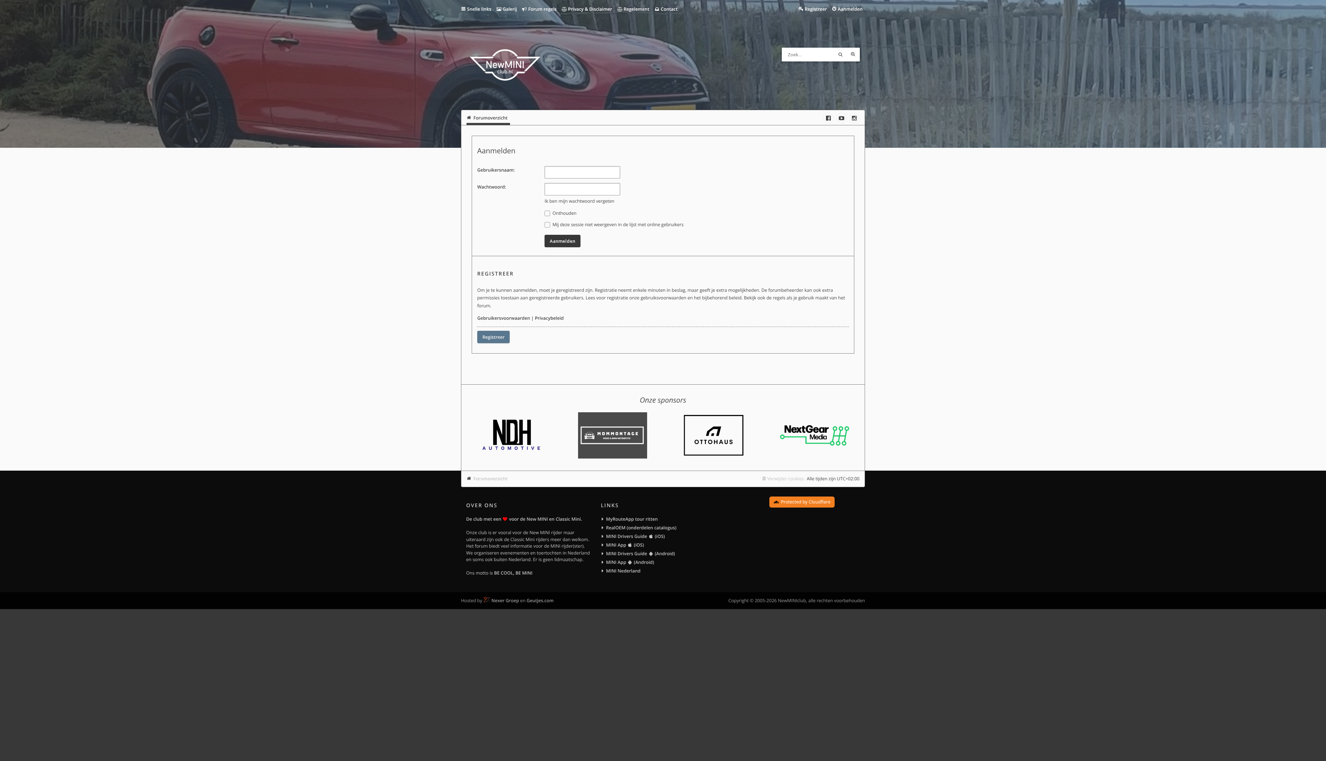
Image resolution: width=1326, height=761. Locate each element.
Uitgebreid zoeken (853, 54)
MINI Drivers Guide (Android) (640, 553)
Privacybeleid (549, 318)
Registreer (493, 337)
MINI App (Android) (630, 562)
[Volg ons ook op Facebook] (828, 118)
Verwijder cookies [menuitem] (785, 478)
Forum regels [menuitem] (542, 9)
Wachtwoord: (491, 187)
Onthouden (564, 213)
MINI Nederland (623, 571)
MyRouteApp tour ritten (632, 519)
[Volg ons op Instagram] (854, 118)
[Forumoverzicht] (505, 66)
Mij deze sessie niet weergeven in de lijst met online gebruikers (617, 224)
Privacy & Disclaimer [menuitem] (589, 9)
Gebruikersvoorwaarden (503, 318)
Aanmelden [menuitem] (850, 9)
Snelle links (479, 9)
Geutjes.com (540, 600)
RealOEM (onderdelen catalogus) (641, 527)
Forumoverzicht (490, 478)
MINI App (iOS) (625, 545)
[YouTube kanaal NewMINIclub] (841, 118)
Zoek (840, 54)
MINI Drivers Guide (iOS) (635, 536)
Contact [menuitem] (669, 9)
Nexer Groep (505, 600)
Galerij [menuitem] (509, 9)
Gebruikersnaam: (496, 170)
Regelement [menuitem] (635, 9)
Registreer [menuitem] (816, 9)
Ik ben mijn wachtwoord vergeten (579, 201)
